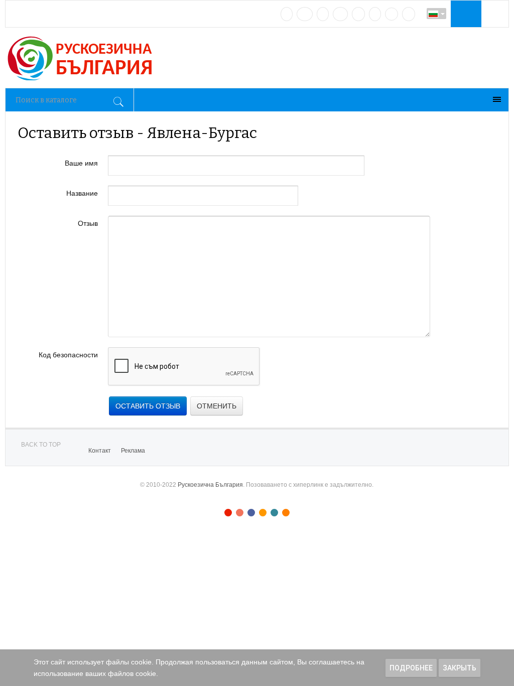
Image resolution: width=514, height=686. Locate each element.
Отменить (216, 406)
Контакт (99, 450)
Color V (274, 512)
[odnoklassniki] (340, 14)
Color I (228, 512)
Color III (251, 512)
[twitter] (323, 14)
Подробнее (411, 668)
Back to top (41, 444)
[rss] (408, 14)
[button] (465, 14)
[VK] (287, 14)
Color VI (286, 512)
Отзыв (88, 223)
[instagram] (358, 14)
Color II (239, 512)
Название (82, 193)
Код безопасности (68, 355)
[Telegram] (375, 14)
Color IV (263, 512)
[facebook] (305, 14)
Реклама (133, 450)
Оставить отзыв (147, 406)
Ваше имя (81, 163)
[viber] (391, 14)
